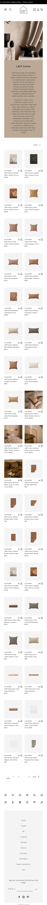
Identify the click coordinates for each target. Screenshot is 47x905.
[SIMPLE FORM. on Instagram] (23, 897)
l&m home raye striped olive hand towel (32, 759)
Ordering (23, 837)
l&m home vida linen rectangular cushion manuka (11, 415)
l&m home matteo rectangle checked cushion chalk (11, 346)
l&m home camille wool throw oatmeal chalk (12, 587)
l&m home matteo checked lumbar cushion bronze (32, 312)
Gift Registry (23, 859)
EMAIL (12, 889)
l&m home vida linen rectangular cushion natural (31, 380)
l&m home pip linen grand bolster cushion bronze (11, 690)
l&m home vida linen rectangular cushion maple (11, 277)
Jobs (23, 870)
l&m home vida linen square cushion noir (12, 656)
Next (34, 777)
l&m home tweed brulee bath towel (11, 518)
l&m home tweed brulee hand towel (11, 552)
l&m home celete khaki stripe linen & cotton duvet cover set (32, 415)
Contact (23, 826)
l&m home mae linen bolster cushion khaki (12, 621)
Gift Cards (23, 853)
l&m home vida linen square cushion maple (32, 243)
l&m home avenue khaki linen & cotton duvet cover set (12, 484)
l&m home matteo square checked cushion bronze (11, 380)
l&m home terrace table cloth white (32, 724)
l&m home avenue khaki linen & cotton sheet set (32, 449)
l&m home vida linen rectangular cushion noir (31, 621)
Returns (23, 848)
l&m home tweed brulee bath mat (31, 484)
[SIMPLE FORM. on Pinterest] (28, 897)
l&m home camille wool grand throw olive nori (32, 174)
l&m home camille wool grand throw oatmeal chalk (11, 174)
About (23, 820)
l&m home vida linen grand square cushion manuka (32, 208)
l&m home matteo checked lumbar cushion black (32, 346)
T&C (23, 831)
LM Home (7, 171)
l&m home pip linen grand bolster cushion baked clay (32, 690)
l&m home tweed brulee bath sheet (31, 552)
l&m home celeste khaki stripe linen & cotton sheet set (11, 449)
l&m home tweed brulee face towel (31, 518)
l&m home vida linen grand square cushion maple (11, 243)
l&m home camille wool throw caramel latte (32, 587)
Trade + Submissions (23, 864)
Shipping (23, 842)
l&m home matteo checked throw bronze (11, 312)
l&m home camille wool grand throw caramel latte (11, 208)
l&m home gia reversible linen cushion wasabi (31, 656)
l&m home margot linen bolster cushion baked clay (12, 724)
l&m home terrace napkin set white (11, 759)
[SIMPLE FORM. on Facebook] (19, 897)
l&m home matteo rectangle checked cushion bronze (32, 277)
